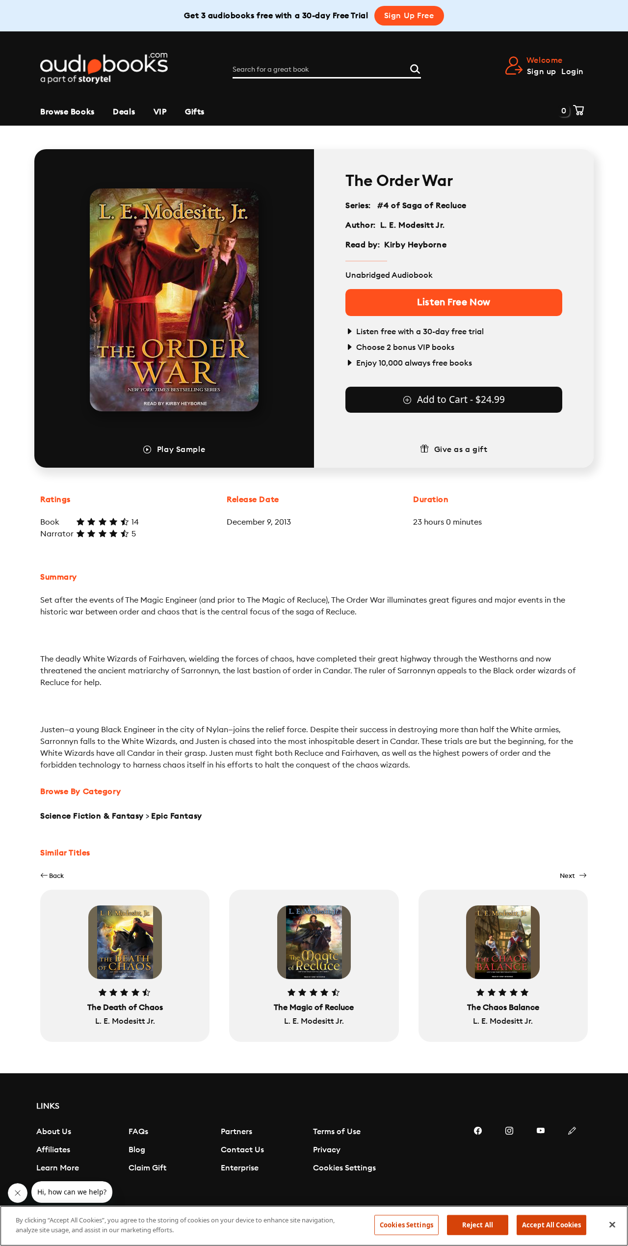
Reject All (477, 1224)
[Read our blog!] (572, 1160)
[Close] (612, 1224)
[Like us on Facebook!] (478, 1160)
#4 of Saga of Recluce (422, 206)
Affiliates (53, 1150)
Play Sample (181, 449)
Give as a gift (461, 449)
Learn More (57, 1168)
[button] (52, 876)
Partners (236, 1132)
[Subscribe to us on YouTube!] (540, 1160)
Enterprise (240, 1168)
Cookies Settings (344, 1168)
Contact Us (242, 1150)
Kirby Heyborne (415, 245)
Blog (137, 1150)
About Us (53, 1132)
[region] (314, 1226)
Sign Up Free (409, 16)
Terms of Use (337, 1132)
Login (572, 72)
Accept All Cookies (551, 1224)
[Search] (415, 68)
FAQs (138, 1132)
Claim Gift (147, 1168)
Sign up (541, 72)
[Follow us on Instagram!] (509, 1160)
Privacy (326, 1150)
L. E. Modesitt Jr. (412, 225)
